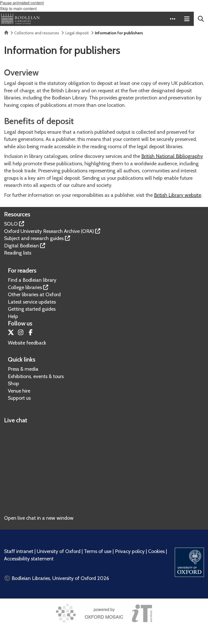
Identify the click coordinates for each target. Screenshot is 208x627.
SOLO (11, 224)
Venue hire (19, 391)
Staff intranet (18, 551)
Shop (13, 383)
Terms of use (97, 551)
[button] (172, 19)
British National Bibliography (172, 156)
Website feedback (27, 343)
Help (13, 316)
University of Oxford (58, 551)
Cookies (156, 551)
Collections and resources (36, 33)
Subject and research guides (34, 238)
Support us (19, 398)
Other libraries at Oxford (34, 294)
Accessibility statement (29, 559)
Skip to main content (18, 8)
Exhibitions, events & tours (36, 376)
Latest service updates (32, 302)
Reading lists (17, 253)
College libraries (25, 287)
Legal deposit (77, 33)
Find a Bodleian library (32, 280)
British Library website (177, 195)
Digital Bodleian (21, 246)
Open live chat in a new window (39, 518)
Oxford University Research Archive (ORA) (49, 231)
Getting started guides (32, 309)
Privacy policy (130, 551)
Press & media (23, 369)
